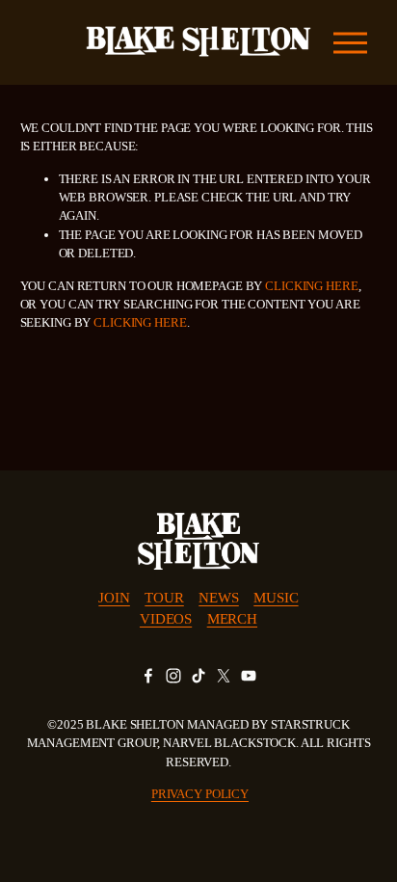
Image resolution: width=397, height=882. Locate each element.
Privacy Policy (200, 794)
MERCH (232, 619)
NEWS (218, 597)
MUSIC (275, 597)
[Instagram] (173, 675)
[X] (223, 675)
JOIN (113, 597)
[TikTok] (198, 675)
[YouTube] (248, 675)
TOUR (164, 597)
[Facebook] (148, 675)
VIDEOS (166, 619)
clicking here (311, 286)
